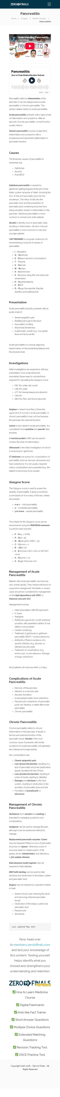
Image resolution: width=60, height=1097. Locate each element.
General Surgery (39, 18)
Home (13, 18)
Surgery (24, 18)
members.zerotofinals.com (31, 944)
